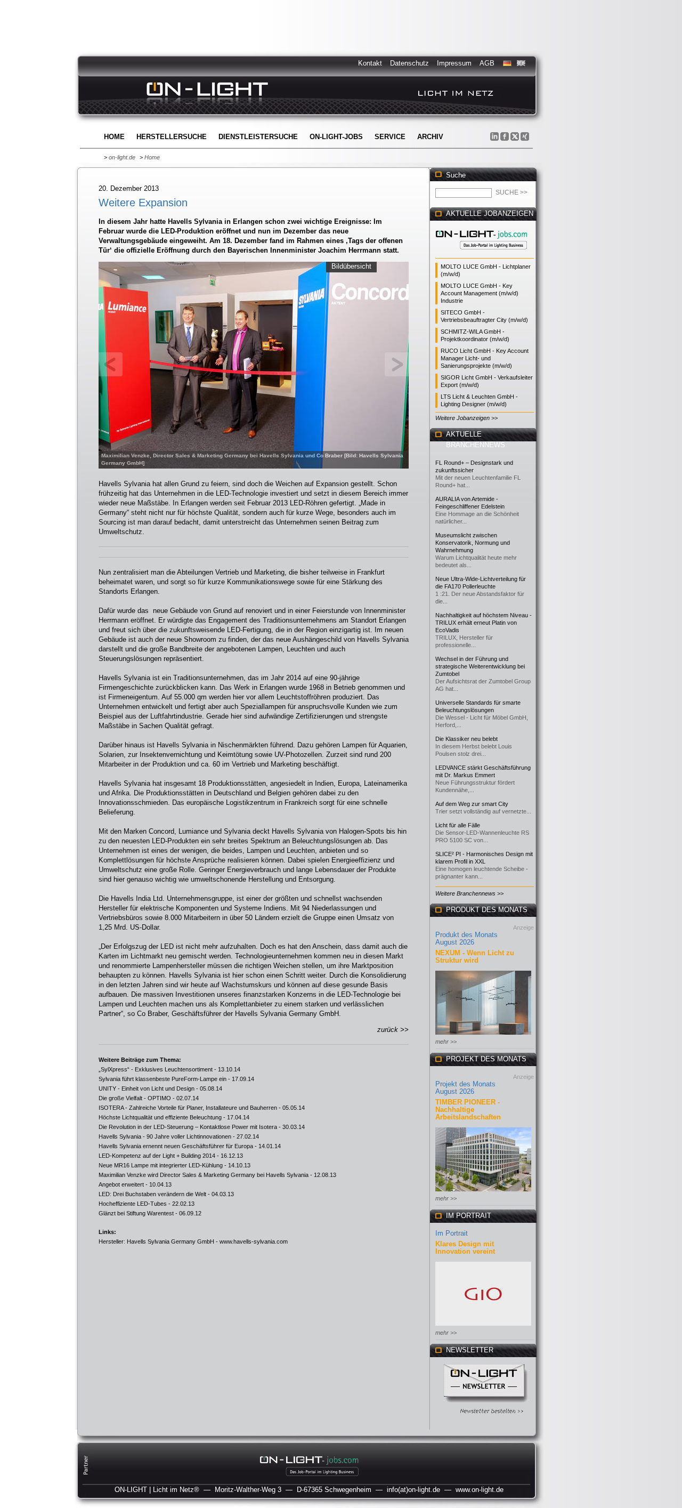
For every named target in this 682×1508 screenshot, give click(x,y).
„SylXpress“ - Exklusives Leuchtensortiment (156, 1069)
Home (114, 137)
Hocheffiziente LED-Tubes (133, 1203)
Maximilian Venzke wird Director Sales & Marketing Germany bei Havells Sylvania (203, 1175)
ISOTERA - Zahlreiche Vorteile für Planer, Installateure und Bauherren (188, 1107)
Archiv (430, 137)
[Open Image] (253, 364)
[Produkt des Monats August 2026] (483, 1035)
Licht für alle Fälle (457, 825)
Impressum (454, 63)
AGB (487, 63)
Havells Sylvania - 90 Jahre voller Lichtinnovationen (165, 1136)
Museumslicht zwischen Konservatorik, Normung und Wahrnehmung (472, 542)
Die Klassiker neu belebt (466, 739)
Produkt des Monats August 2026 (466, 938)
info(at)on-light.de (413, 1490)
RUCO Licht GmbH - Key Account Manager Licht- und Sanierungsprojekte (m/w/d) (485, 358)
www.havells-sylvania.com (254, 1241)
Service (390, 137)
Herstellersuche (171, 137)
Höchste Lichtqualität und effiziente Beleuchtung (160, 1117)
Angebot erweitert (121, 1184)
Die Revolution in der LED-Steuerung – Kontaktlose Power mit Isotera (188, 1127)
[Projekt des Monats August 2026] (483, 1192)
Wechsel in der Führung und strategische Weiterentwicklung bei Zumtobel (480, 666)
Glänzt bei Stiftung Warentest (136, 1213)
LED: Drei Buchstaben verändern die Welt (152, 1194)
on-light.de (122, 157)
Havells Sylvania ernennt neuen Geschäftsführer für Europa (176, 1146)
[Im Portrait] (483, 1326)
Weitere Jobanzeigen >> (466, 418)
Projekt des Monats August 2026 (465, 1087)
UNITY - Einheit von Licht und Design (146, 1088)
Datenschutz (409, 63)
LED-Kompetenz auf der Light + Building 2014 (157, 1155)
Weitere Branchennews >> (469, 893)
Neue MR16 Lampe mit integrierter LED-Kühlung (161, 1165)
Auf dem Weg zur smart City (471, 804)
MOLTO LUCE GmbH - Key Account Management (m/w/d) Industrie (479, 293)
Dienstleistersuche (258, 137)
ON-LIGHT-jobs (336, 137)
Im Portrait (451, 1233)
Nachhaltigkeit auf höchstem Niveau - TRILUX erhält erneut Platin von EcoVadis (483, 622)
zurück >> (393, 1030)
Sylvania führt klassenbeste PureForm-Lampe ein (162, 1079)
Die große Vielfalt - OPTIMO (135, 1098)
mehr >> (446, 1041)
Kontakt (370, 63)
